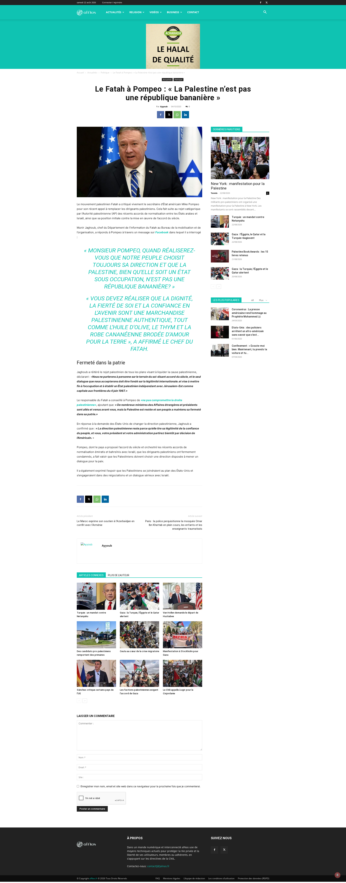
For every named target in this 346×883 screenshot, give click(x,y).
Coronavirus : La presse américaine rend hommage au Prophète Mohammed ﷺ (249, 313)
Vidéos (154, 12)
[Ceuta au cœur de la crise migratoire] (139, 634)
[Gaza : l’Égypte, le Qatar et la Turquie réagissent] (220, 239)
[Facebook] (260, 2)
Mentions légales (171, 878)
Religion (135, 12)
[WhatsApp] (177, 114)
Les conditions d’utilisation (221, 878)
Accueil (80, 72)
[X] (266, 2)
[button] (265, 12)
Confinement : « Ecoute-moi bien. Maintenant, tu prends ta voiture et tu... (249, 349)
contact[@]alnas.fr (158, 866)
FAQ (158, 878)
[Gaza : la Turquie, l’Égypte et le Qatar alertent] (139, 596)
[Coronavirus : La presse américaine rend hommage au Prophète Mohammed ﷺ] (220, 314)
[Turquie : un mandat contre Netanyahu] (96, 596)
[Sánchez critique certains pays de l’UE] (96, 673)
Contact (193, 12)
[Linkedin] (185, 114)
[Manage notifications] (337, 875)
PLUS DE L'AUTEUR (118, 575)
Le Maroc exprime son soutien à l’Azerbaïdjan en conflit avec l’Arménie (105, 523)
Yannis (214, 193)
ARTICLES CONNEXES (91, 575)
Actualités (113, 12)
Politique (105, 72)
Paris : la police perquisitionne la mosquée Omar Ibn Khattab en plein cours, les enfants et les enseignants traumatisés (173, 525)
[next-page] (85, 700)
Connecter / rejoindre (112, 2)
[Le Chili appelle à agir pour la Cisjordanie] (182, 673)
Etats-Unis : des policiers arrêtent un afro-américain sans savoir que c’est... (248, 331)
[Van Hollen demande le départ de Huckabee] (182, 596)
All (252, 300)
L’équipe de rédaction (194, 878)
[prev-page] (79, 700)
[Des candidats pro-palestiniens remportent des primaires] (96, 634)
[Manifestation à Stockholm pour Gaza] (182, 634)
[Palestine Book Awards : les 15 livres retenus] (220, 256)
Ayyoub (164, 106)
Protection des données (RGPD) (253, 878)
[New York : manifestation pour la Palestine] (240, 158)
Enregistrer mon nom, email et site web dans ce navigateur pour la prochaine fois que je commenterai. (140, 786)
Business (173, 12)
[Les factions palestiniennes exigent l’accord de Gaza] (139, 673)
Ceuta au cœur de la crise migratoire (139, 651)
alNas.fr (93, 878)
